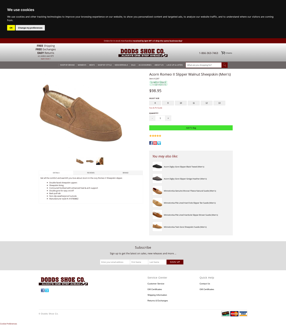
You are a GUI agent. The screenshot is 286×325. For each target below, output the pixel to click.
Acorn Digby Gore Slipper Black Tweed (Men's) (184, 166)
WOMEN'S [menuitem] (82, 65)
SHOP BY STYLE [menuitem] (105, 65)
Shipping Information (157, 295)
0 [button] (229, 53)
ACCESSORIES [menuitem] (145, 65)
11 (194, 103)
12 (207, 103)
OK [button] (11, 27)
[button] (91, 114)
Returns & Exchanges (157, 300)
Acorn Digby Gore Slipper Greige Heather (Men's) (185, 178)
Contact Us (205, 283)
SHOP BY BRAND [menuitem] (67, 65)
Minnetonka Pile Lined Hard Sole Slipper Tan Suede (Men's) (190, 202)
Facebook (43, 290)
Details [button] (56, 173)
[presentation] (157, 170)
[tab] (56, 173)
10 (181, 103)
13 (219, 103)
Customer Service (155, 283)
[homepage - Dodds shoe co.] (143, 53)
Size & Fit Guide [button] (155, 108)
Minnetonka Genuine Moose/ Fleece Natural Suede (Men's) (190, 190)
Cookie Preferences (8, 323)
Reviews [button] (90, 173)
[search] (204, 65)
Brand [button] (125, 173)
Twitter (47, 290)
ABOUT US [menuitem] (159, 65)
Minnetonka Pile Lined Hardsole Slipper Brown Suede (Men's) (191, 215)
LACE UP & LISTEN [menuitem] (175, 65)
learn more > (46, 59)
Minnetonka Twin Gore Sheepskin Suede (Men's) (185, 227)
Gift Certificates (154, 289)
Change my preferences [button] (30, 27)
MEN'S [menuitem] (92, 65)
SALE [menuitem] (133, 65)
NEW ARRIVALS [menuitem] (121, 65)
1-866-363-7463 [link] (208, 53)
